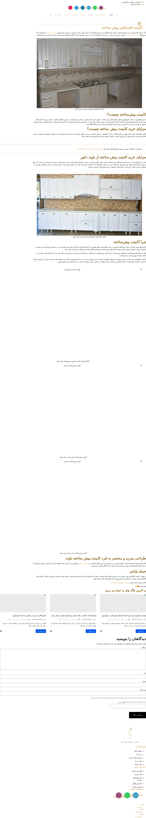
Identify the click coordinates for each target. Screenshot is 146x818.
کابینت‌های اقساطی (132, 35)
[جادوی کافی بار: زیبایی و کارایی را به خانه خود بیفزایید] (23, 603)
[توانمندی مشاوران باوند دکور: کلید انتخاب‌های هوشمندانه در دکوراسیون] (123, 603)
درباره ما (66, 14)
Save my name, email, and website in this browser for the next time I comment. (117, 698)
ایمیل (144, 681)
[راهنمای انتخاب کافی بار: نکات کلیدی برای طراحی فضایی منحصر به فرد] (73, 603)
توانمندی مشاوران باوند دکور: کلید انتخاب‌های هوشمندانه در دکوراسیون (124, 615)
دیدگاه (143, 647)
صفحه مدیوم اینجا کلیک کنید (119, 582)
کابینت (111, 14)
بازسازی (90, 14)
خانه (117, 14)
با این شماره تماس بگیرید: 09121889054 (90, 149)
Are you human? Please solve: (135, 702)
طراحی (83, 14)
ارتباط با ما (58, 14)
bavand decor (136, 619)
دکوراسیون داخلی (101, 14)
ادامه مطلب (142, 631)
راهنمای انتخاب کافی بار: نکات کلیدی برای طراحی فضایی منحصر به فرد (73, 615)
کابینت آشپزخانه (51, 33)
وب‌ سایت (143, 690)
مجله (50, 14)
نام (144, 673)
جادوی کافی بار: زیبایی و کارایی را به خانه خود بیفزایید (29, 615)
